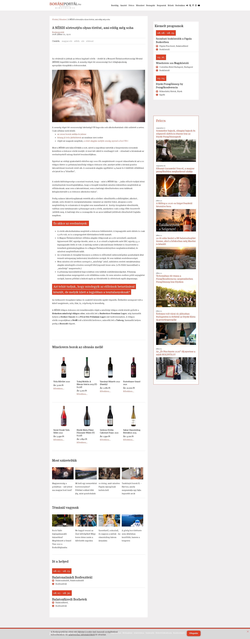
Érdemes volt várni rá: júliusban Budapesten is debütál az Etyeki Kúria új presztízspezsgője (175, 315)
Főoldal (55, 19)
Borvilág (114, 5)
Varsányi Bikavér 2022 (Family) (110, 383)
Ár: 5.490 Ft (58, 436)
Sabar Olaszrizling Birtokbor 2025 (131, 431)
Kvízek (171, 5)
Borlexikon (180, 5)
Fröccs (131, 5)
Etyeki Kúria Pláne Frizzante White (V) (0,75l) (86, 433)
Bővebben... (58, 388)
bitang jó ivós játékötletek (69, 137)
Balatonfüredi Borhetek (69, 599)
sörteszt (89, 41)
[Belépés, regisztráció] (187, 5)
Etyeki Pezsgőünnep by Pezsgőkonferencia (169, 85)
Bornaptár (150, 5)
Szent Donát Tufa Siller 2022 (61, 431)
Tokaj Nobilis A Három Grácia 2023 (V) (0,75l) (87, 384)
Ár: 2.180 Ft (105, 388)
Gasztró (123, 5)
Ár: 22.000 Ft (129, 388)
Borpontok (161, 5)
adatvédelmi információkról (81, 634)
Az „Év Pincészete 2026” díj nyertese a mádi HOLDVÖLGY (175, 352)
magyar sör (67, 41)
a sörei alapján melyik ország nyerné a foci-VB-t (106, 141)
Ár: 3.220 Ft (58, 385)
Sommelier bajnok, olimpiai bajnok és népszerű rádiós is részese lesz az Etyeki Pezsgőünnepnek (175, 132)
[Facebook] (193, 5)
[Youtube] (199, 5)
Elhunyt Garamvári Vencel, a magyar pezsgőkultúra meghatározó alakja (175, 169)
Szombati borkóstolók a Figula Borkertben (174, 40)
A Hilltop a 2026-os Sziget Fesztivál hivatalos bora (174, 204)
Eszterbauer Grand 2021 (131, 383)
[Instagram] (195, 5)
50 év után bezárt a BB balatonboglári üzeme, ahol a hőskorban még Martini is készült (176, 240)
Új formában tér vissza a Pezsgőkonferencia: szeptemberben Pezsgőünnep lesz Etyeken (174, 277)
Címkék (55, 41)
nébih (76, 41)
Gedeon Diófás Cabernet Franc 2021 (109, 431)
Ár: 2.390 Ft (105, 436)
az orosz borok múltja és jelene (71, 134)
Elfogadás (193, 633)
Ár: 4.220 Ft (128, 436)
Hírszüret (140, 5)
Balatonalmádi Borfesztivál (72, 577)
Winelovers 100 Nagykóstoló (172, 63)
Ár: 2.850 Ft (82, 439)
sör (82, 41)
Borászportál (58, 32)
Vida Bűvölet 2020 (61, 381)
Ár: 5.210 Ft (82, 390)
